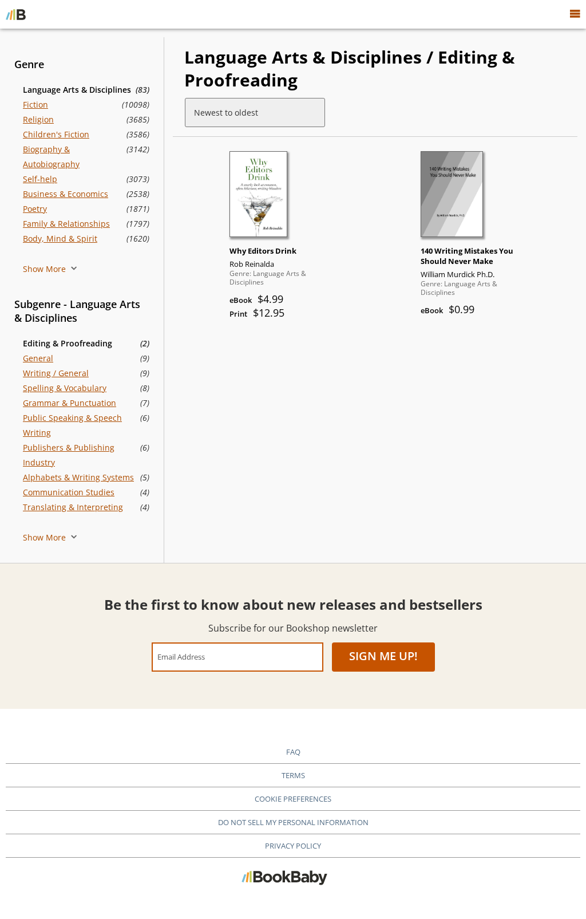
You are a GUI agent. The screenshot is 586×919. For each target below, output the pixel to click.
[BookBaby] (16, 14)
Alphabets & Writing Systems (78, 477)
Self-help (40, 178)
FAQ (293, 752)
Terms (293, 775)
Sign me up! (383, 656)
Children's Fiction (56, 134)
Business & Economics (65, 193)
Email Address (181, 656)
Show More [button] (45, 268)
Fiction (35, 104)
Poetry (35, 208)
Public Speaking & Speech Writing (72, 425)
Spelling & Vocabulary (64, 387)
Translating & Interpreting (73, 507)
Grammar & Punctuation (69, 402)
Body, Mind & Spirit (60, 238)
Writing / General (56, 373)
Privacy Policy (293, 846)
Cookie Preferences (293, 799)
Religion (38, 119)
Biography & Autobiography (51, 156)
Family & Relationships (66, 223)
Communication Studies (68, 492)
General (38, 358)
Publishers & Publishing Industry (68, 455)
